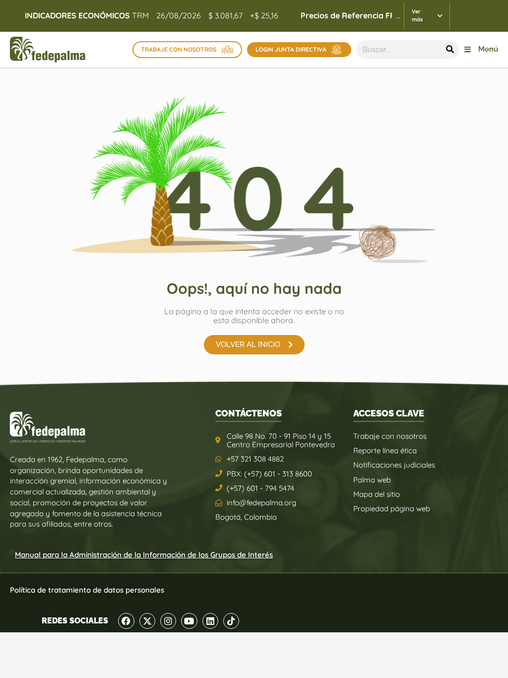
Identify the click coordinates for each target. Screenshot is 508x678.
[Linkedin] (210, 621)
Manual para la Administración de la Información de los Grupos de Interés (144, 554)
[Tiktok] (231, 621)
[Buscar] (450, 49)
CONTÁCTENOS (248, 413)
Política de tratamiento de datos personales (87, 590)
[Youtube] (189, 621)
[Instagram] (168, 621)
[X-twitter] (147, 621)
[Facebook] (126, 621)
